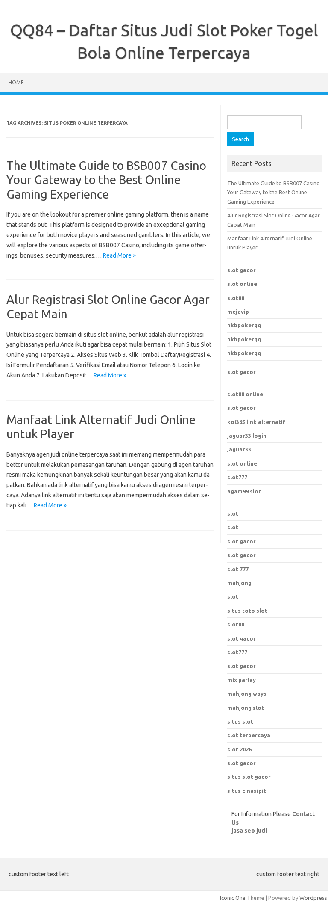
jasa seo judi (249, 830)
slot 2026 (239, 749)
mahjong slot (245, 708)
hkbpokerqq (244, 325)
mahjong (239, 583)
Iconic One (233, 898)
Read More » (119, 255)
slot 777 (238, 569)
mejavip (238, 312)
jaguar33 (239, 449)
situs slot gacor (249, 777)
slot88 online (245, 394)
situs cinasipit (246, 791)
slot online (242, 284)
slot (232, 513)
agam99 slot (244, 491)
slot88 (235, 298)
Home (16, 82)
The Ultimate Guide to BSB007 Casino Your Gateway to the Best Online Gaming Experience (106, 180)
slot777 (237, 477)
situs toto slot (247, 611)
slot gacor (241, 270)
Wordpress (313, 898)
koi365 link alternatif (256, 422)
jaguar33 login (246, 436)
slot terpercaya (248, 735)
